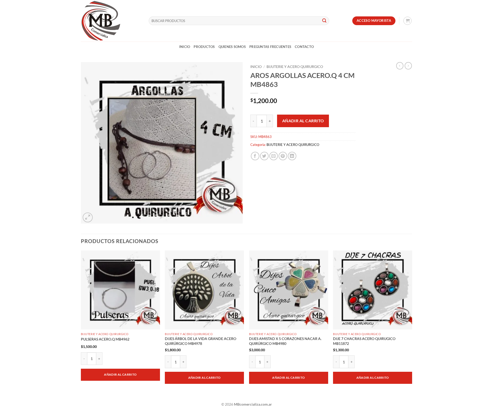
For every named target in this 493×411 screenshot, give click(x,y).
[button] (407, 21)
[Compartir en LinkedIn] (292, 156)
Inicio (184, 47)
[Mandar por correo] (273, 156)
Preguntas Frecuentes (270, 47)
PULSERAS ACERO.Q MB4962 (105, 339)
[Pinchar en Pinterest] (283, 156)
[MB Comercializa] (111, 21)
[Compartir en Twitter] (264, 156)
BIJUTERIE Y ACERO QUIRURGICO (295, 67)
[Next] (412, 324)
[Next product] (399, 65)
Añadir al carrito (303, 120)
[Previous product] (408, 65)
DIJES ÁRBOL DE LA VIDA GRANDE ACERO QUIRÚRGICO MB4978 (200, 341)
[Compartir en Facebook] (255, 156)
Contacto (304, 47)
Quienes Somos (232, 47)
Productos (204, 47)
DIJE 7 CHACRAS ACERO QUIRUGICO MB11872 (364, 341)
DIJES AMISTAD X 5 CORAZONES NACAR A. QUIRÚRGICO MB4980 (285, 341)
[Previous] (81, 324)
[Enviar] (324, 20)
